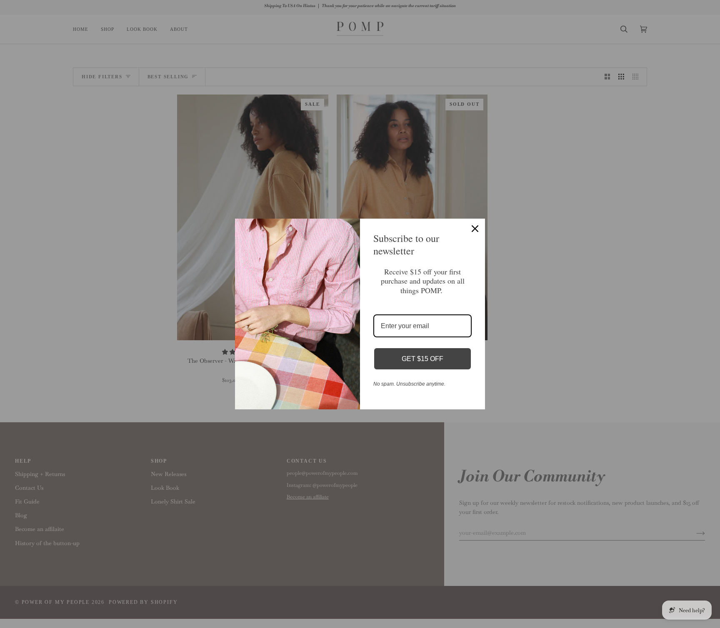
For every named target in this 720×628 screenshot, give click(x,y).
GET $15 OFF (422, 358)
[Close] (475, 229)
